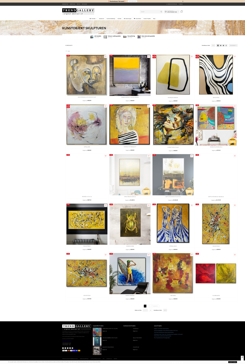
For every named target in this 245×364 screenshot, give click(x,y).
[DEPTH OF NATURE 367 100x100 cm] (216, 174)
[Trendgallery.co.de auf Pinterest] (67, 348)
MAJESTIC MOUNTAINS (108, 347)
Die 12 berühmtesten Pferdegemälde (162, 337)
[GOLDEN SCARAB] (130, 224)
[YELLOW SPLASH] (216, 224)
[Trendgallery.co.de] (78, 11)
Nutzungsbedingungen (96, 358)
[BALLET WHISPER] (127, 341)
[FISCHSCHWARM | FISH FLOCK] (97, 341)
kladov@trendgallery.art (66, 340)
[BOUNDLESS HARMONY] (173, 75)
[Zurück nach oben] (242, 360)
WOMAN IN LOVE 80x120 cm (216, 146)
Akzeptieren (232, 362)
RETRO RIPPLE (216, 97)
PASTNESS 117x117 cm (87, 196)
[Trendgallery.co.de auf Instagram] (70, 348)
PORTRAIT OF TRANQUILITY (130, 146)
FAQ (103, 358)
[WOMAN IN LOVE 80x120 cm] (216, 125)
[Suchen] (161, 11)
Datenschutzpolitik (84, 358)
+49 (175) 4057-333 (172, 12)
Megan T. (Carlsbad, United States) (161, 328)
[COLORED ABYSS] (216, 273)
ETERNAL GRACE (173, 246)
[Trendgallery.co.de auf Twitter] (65, 348)
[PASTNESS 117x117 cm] (86, 174)
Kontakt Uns (109, 358)
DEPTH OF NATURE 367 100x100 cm (216, 196)
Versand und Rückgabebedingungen (70, 358)
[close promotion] (183, 1)
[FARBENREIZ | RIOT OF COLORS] (97, 332)
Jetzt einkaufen (132, 1)
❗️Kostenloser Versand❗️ (117, 1)
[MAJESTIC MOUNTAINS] (97, 350)
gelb (69, 51)
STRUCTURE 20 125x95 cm (130, 196)
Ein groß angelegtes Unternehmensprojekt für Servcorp (166, 330)
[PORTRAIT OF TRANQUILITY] (130, 124)
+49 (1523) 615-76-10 (66, 343)
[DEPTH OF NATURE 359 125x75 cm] (173, 174)
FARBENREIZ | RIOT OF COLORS (110, 328)
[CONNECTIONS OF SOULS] (173, 125)
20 (164, 310)
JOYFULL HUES (87, 146)
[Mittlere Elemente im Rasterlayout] (218, 45)
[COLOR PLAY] (127, 350)
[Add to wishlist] (105, 56)
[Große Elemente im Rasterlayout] (220, 45)
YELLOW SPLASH (216, 246)
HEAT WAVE (173, 295)
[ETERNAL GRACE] (173, 224)
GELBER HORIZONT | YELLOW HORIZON (130, 97)
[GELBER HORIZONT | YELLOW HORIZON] (130, 75)
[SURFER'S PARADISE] (130, 273)
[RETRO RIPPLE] (216, 75)
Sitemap (115, 358)
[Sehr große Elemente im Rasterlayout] (223, 45)
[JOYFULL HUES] (86, 125)
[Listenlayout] (226, 45)
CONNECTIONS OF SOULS (173, 147)
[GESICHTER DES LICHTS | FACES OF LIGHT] (86, 75)
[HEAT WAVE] (173, 273)
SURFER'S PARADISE (130, 295)
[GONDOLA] (127, 332)
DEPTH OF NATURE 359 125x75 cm (173, 196)
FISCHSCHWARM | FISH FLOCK (109, 337)
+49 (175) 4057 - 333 (66, 344)
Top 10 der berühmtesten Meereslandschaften (164, 332)
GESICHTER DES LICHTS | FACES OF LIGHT (87, 97)
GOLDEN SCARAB (130, 246)
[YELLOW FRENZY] (86, 224)
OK (150, 310)
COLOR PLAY (136, 347)
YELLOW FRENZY (87, 246)
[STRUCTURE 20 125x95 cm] (130, 174)
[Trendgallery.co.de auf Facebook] (63, 348)
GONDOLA (135, 328)
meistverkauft (233, 45)
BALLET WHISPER (137, 337)
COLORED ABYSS (216, 295)
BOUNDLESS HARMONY (173, 97)
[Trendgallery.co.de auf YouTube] (72, 348)
